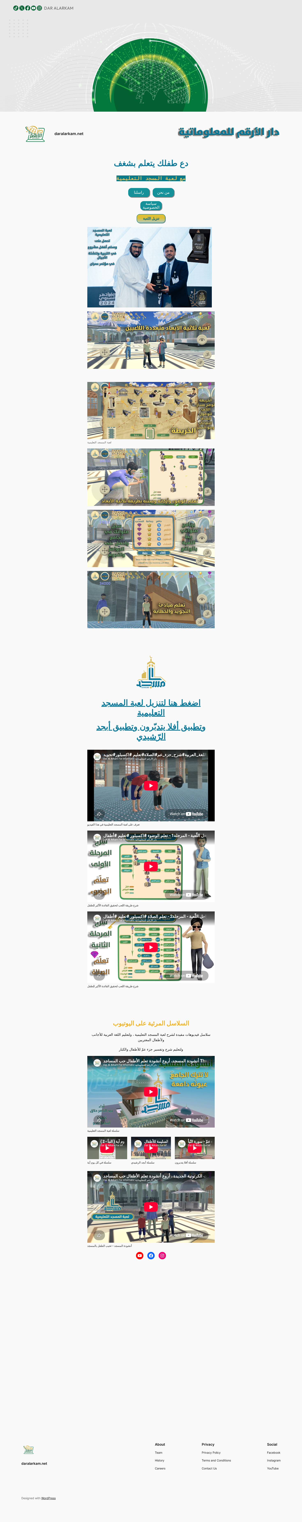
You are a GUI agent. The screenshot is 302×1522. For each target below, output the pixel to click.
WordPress (48, 1498)
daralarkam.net (68, 133)
